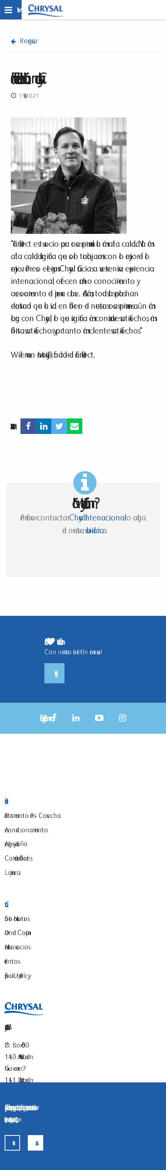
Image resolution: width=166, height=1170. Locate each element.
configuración (17, 1119)
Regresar (28, 40)
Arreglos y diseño (16, 844)
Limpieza (12, 872)
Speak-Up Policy (16, 975)
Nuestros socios (16, 947)
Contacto (47, 904)
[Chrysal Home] (45, 10)
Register (54, 673)
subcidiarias (94, 530)
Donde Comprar (17, 932)
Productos (47, 801)
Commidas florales (17, 858)
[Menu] (11, 9)
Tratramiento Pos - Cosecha (33, 815)
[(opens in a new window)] (28, 426)
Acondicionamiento (26, 830)
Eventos (11, 961)
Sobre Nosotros (16, 918)
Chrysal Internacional (96, 517)
